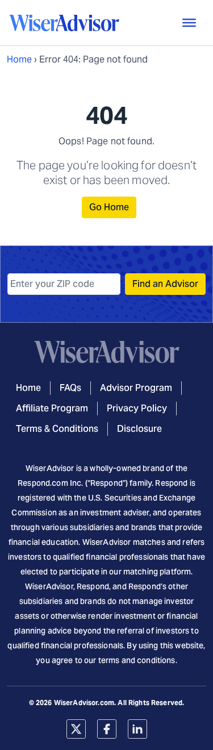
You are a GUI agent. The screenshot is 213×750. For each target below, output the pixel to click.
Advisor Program (136, 388)
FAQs (70, 388)
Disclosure (139, 429)
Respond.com (43, 483)
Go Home (109, 207)
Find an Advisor (165, 284)
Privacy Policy (137, 408)
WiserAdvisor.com (84, 702)
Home (19, 59)
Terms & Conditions (57, 429)
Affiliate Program (52, 408)
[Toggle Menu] (189, 23)
